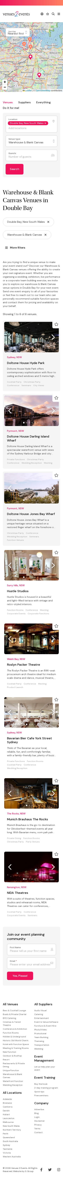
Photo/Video (40, 1029)
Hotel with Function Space (16, 1044)
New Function (9, 1052)
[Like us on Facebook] (41, 1169)
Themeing (39, 1041)
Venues (8, 102)
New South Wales (11, 1126)
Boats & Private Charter (15, 1014)
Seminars (26, 385)
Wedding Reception (32, 463)
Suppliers (24, 102)
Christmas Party (32, 382)
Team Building (41, 1037)
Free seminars (41, 1095)
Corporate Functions (38, 613)
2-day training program (46, 1087)
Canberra (7, 1106)
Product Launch (15, 687)
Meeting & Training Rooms (16, 1048)
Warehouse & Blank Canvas (12, 1076)
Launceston (8, 1118)
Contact (38, 1132)
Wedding (38, 1048)
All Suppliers (43, 1004)
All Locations (12, 1093)
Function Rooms (15, 610)
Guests (12, 153)
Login (37, 1117)
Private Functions (16, 459)
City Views (38, 385)
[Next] (53, 337)
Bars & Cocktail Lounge (14, 1010)
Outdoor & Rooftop (12, 1055)
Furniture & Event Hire (45, 1025)
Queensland (9, 1137)
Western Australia (12, 1156)
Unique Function (11, 1070)
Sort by (12, 31)
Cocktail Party (14, 382)
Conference (13, 385)
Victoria (7, 1152)
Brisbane (7, 1103)
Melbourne (8, 1122)
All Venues (10, 1004)
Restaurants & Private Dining (14, 1065)
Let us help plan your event (44, 1068)
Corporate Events (16, 613)
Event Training (44, 1078)
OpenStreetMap (42, 90)
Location (13, 119)
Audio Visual (40, 1010)
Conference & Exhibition (15, 1029)
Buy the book (40, 1084)
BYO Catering (9, 1018)
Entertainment (41, 1018)
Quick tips (39, 1091)
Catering (38, 1014)
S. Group (29, 1171)
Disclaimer (39, 1121)
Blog (36, 1113)
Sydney (6, 1145)
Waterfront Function (13, 1081)
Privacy (38, 1124)
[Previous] (10, 337)
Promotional (40, 1033)
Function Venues (15, 540)
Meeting (48, 463)
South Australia (10, 1141)
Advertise (39, 1109)
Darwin (6, 1110)
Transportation (41, 1045)
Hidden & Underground (14, 1036)
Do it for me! (11, 108)
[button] (39, 75)
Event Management (44, 1058)
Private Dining (14, 838)
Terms (37, 1128)
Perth (5, 1133)
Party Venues (33, 842)
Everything (43, 102)
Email (13, 961)
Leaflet (28, 90)
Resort (6, 1059)
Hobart (6, 1114)
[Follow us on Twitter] (49, 1169)
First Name (15, 947)
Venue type (14, 139)
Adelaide (7, 1099)
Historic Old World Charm (15, 1040)
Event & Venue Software (46, 1022)
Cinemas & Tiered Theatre (12, 1024)
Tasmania (7, 1149)
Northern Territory (12, 1129)
